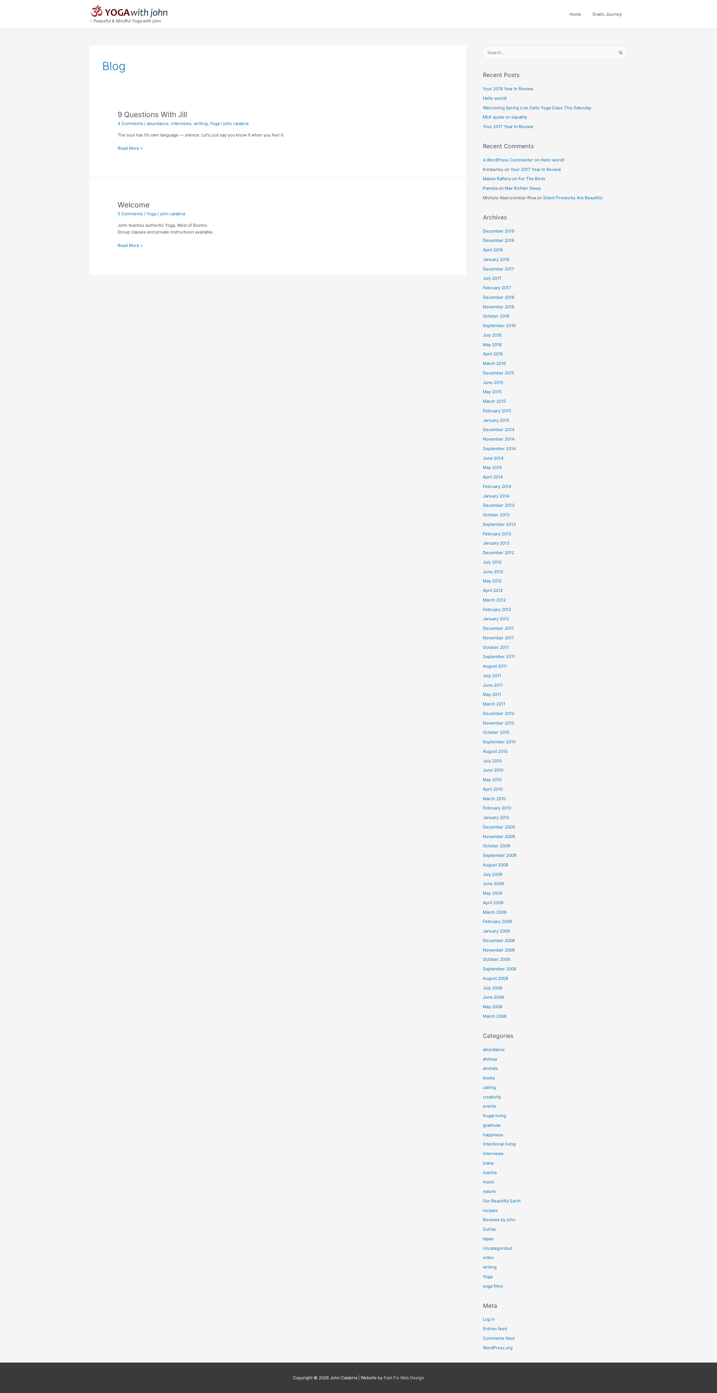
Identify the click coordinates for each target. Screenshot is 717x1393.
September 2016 (499, 325)
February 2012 (497, 609)
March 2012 (494, 600)
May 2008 (492, 1006)
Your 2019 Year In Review (508, 88)
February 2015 (497, 410)
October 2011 (496, 647)
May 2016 (492, 344)
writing (201, 123)
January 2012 (496, 618)
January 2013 (496, 543)
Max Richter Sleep (523, 188)
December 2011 (498, 628)
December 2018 (498, 240)
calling (489, 1087)
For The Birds (531, 178)
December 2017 (498, 269)
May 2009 (492, 893)
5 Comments (130, 213)
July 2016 (492, 335)
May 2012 (492, 581)
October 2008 (496, 959)
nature (489, 1191)
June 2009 (493, 883)
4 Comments (130, 123)
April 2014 (493, 477)
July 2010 (492, 760)
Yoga (215, 123)
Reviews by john (499, 1219)
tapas (488, 1238)
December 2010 (498, 713)
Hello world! (495, 98)
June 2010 (493, 770)
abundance (158, 123)
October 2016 (496, 316)
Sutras (489, 1229)
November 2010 (498, 723)
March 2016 (494, 363)
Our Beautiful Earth (502, 1201)
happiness (493, 1134)
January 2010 (496, 817)
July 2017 (492, 278)
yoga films (493, 1286)
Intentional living (499, 1144)
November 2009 (499, 836)
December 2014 (499, 429)
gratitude (492, 1125)
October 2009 (496, 845)
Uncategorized (497, 1248)
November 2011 (498, 637)
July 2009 (492, 874)
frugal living (494, 1115)
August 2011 (495, 666)
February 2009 (497, 921)
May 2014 (492, 467)
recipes (490, 1210)
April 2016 (493, 354)
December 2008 (499, 940)
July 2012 (492, 562)
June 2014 (493, 458)
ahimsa (490, 1059)
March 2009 (494, 912)
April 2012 (493, 590)
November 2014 (499, 439)
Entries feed (495, 1328)
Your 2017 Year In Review (508, 126)
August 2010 (495, 751)
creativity (492, 1097)
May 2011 (492, 694)
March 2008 (494, 1016)
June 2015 (493, 382)
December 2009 (499, 827)
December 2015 (498, 373)
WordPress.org (498, 1347)
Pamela (490, 188)
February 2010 (497, 808)
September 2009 (499, 855)
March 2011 (494, 704)
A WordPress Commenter (508, 160)
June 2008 (493, 997)
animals (490, 1068)
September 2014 (499, 448)
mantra (490, 1172)
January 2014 (496, 496)
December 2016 (498, 297)
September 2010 (499, 741)
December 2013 (499, 505)
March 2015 (494, 401)
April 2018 (493, 250)
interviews (181, 123)
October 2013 (496, 514)
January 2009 (496, 931)
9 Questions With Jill (152, 114)
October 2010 (496, 732)
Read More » (130, 148)
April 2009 (493, 902)
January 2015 (496, 420)
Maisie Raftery (497, 178)
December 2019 (498, 231)
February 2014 (497, 486)
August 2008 (495, 978)
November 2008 (499, 950)
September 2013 (499, 524)
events (489, 1106)
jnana (488, 1163)
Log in (489, 1319)
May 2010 (492, 779)
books (489, 1077)
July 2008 (492, 988)
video (488, 1257)
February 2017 (497, 287)
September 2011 (499, 656)
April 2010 (493, 789)
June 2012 (493, 571)
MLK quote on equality (505, 117)
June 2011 (493, 685)
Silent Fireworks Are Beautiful (572, 197)
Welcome (134, 204)
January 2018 (496, 259)
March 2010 (494, 798)
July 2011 (492, 675)
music (489, 1181)
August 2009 (495, 864)
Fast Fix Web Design (404, 1377)
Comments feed (499, 1338)
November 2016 (498, 306)
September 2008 (499, 968)
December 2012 (498, 552)
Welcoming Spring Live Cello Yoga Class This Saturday (537, 107)
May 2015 (492, 391)
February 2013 (497, 533)
